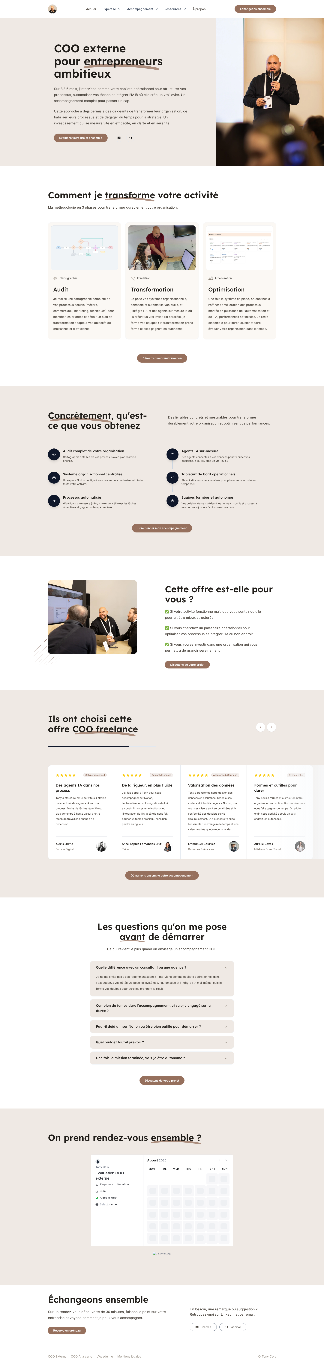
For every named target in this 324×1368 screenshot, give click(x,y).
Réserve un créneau (67, 1330)
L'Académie (105, 1356)
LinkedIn (205, 1327)
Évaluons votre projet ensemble (80, 138)
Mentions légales (129, 1356)
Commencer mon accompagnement (162, 528)
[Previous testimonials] (260, 727)
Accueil (91, 9)
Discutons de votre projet (187, 664)
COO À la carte (81, 1356)
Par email (235, 1327)
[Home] (52, 8)
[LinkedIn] (119, 138)
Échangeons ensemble (255, 9)
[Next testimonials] (271, 727)
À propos (199, 9)
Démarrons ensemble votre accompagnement (162, 875)
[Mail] (130, 138)
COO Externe (57, 1356)
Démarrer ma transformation (162, 358)
